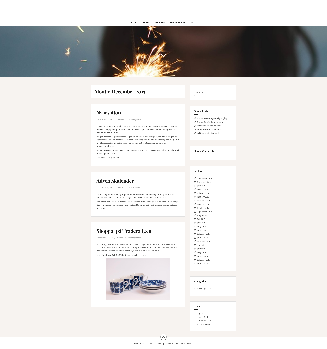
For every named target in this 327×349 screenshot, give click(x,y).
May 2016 (201, 252)
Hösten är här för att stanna (210, 122)
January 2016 (203, 263)
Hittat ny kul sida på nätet (209, 125)
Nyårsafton (109, 112)
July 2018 (201, 185)
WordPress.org (203, 324)
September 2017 (204, 211)
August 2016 (202, 245)
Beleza (121, 119)
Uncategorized (135, 119)
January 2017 (203, 237)
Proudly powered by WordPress (148, 343)
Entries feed (202, 317)
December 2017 (204, 200)
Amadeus (176, 343)
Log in (200, 313)
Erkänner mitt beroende (208, 133)
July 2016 (201, 248)
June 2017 (201, 222)
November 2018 (204, 182)
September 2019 (204, 178)
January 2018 (203, 196)
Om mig (146, 22)
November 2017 (204, 204)
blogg (134, 22)
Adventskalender (115, 180)
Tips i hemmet (177, 22)
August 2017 (202, 215)
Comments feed (204, 320)
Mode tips (160, 22)
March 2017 (202, 230)
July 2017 (201, 219)
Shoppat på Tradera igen (124, 231)
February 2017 (203, 234)
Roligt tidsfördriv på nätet (209, 129)
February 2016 (203, 259)
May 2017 (201, 226)
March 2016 (202, 256)
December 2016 (204, 241)
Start (193, 22)
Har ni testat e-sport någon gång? (212, 118)
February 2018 (203, 193)
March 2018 (202, 189)
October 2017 (203, 208)
